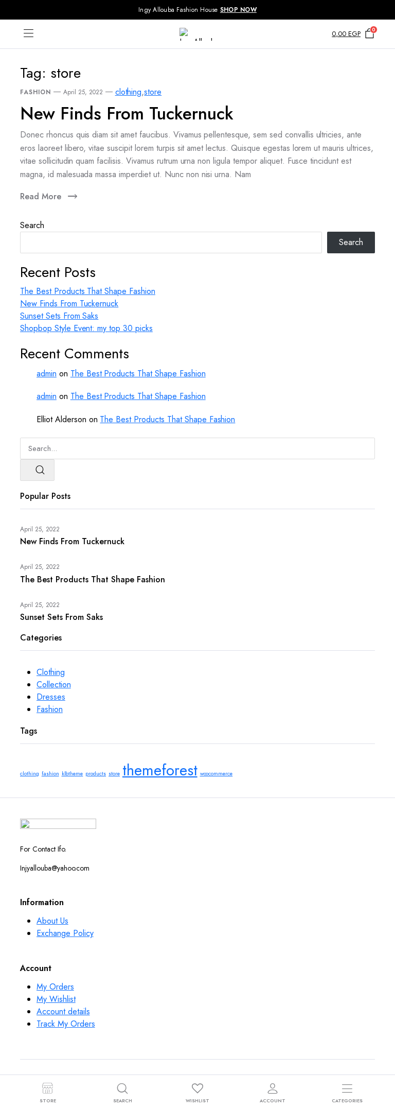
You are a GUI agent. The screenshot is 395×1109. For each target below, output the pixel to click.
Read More (40, 196)
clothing (128, 92)
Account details (63, 1011)
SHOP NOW (238, 9)
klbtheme (72, 773)
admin (47, 373)
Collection (54, 684)
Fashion (35, 92)
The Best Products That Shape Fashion (87, 291)
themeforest (160, 770)
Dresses (51, 697)
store (152, 92)
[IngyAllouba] (197, 34)
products (95, 773)
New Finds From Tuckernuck (127, 113)
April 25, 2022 (83, 92)
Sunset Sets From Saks (59, 316)
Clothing (51, 672)
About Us (52, 921)
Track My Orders (66, 1024)
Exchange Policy (65, 933)
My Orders (55, 987)
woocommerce (216, 773)
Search (32, 225)
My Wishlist (56, 999)
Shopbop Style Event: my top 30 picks (86, 328)
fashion (50, 773)
